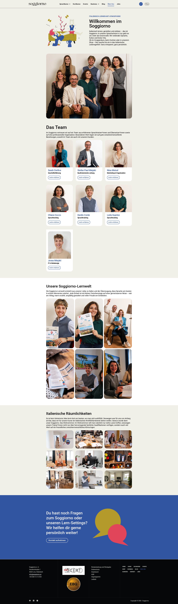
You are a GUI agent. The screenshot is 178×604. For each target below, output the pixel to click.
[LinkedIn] (33, 600)
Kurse (129, 566)
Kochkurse (76, 4)
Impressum (95, 572)
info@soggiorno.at (35, 574)
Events (85, 4)
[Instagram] (37, 600)
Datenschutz (95, 569)
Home (124, 566)
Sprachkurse (64, 4)
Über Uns (111, 4)
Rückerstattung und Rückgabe (101, 567)
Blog (103, 4)
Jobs (118, 4)
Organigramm (95, 577)
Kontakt (132, 571)
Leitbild (93, 579)
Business (94, 4)
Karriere (125, 571)
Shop (123, 569)
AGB (92, 574)
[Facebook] (30, 600)
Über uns (143, 569)
